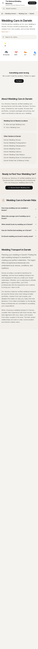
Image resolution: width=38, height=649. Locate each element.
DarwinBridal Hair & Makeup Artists (16, 160)
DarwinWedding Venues (12, 140)
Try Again (19, 81)
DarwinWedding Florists (12, 149)
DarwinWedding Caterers (12, 152)
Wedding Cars (23, 13)
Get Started (32, 3)
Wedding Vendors (10, 13)
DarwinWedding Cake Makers (14, 155)
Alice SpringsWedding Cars (15, 124)
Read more (4, 32)
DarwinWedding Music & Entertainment (17, 157)
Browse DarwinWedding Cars (20, 187)
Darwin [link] (32, 13)
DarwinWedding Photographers (15, 143)
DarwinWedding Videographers (15, 146)
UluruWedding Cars (13, 127)
